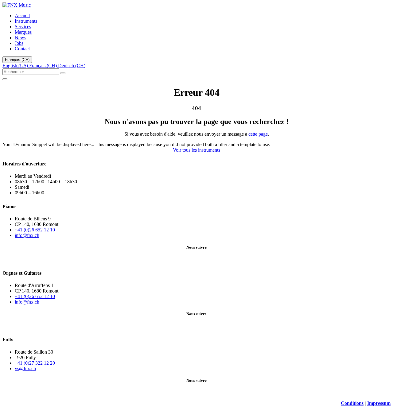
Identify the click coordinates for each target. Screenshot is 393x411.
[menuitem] (22, 15)
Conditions (352, 403)
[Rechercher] (62, 73)
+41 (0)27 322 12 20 (35, 363)
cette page (258, 134)
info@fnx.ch (27, 235)
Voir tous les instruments (196, 150)
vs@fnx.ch (25, 368)
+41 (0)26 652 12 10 (35, 229)
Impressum (379, 403)
